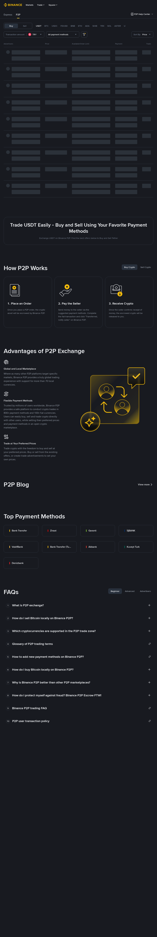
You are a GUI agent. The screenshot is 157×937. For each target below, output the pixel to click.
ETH (80, 25)
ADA (87, 25)
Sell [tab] (24, 25)
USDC (54, 25)
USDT (38, 25)
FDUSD (64, 25)
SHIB (94, 25)
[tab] (8, 14)
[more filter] (84, 34)
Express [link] (8, 14)
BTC (46, 25)
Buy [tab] (11, 25)
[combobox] (35, 34)
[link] (21, 530)
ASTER (117, 25)
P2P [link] (18, 14)
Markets (29, 5)
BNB (73, 25)
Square (52, 5)
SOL (109, 25)
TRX (102, 25)
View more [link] (144, 484)
